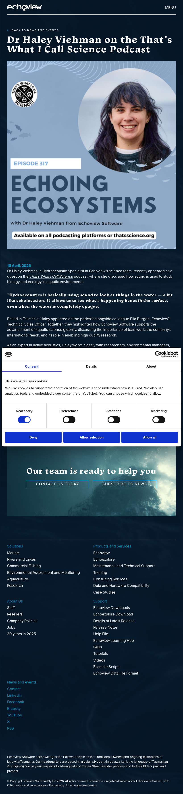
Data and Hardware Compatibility (121, 585)
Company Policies (22, 621)
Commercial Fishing (24, 566)
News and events (21, 682)
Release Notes (105, 627)
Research (15, 585)
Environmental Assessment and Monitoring (43, 572)
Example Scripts (106, 666)
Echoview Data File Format (115, 673)
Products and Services (112, 546)
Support (100, 601)
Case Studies (104, 592)
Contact (14, 689)
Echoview (101, 553)
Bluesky (14, 708)
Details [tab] (91, 366)
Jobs (11, 627)
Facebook (15, 702)
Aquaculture (17, 579)
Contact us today (57, 484)
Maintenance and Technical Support (124, 566)
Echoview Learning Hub (113, 640)
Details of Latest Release (114, 621)
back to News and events (35, 30)
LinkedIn (14, 695)
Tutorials (100, 653)
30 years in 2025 (21, 634)
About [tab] (151, 366)
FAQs (97, 647)
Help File (100, 634)
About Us (15, 601)
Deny (33, 437)
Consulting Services (110, 579)
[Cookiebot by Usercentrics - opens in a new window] (158, 354)
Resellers (15, 614)
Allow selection (92, 437)
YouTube (14, 715)
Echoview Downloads (111, 607)
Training (100, 572)
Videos (99, 660)
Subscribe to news (124, 484)
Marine (13, 553)
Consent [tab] (31, 366)
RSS (10, 728)
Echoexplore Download (113, 614)
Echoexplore (104, 559)
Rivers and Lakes (21, 559)
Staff (11, 607)
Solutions (15, 546)
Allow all (149, 437)
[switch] (69, 419)
